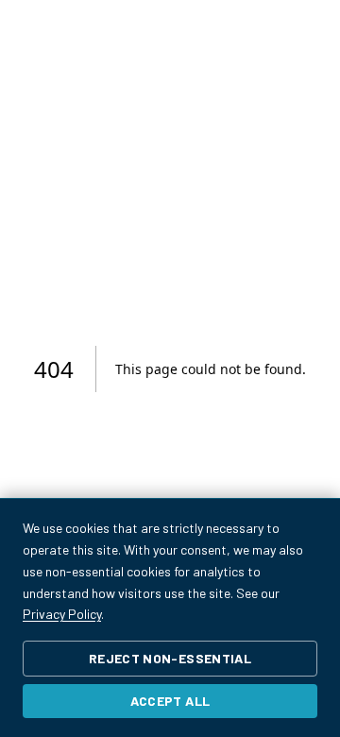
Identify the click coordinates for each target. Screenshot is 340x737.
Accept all (170, 701)
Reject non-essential (170, 658)
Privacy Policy (62, 614)
